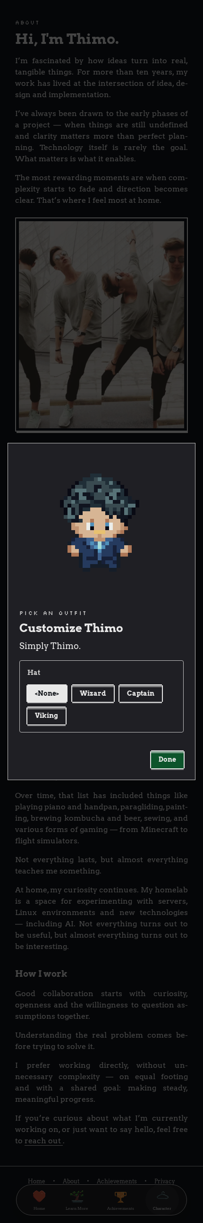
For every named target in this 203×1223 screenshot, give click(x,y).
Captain (140, 693)
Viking (46, 715)
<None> (47, 693)
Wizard (93, 693)
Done (167, 759)
